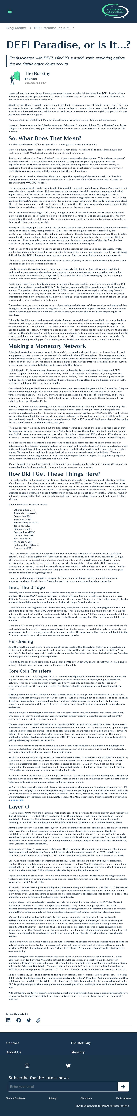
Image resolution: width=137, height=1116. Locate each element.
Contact (12, 1043)
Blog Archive (16, 28)
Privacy (52, 1098)
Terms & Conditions (15, 1098)
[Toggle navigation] (9, 11)
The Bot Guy (81, 1043)
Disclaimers (86, 1098)
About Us (13, 1052)
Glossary (78, 1052)
